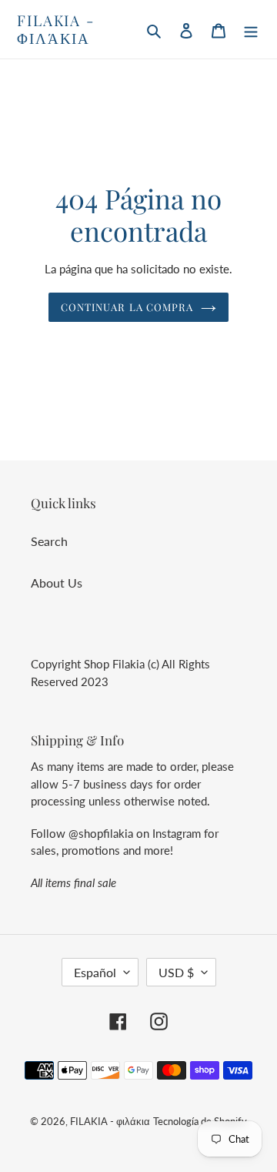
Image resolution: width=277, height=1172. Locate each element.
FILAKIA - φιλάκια (56, 29)
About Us (56, 582)
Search (49, 541)
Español (95, 972)
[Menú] (251, 29)
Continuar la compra (127, 306)
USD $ (176, 972)
